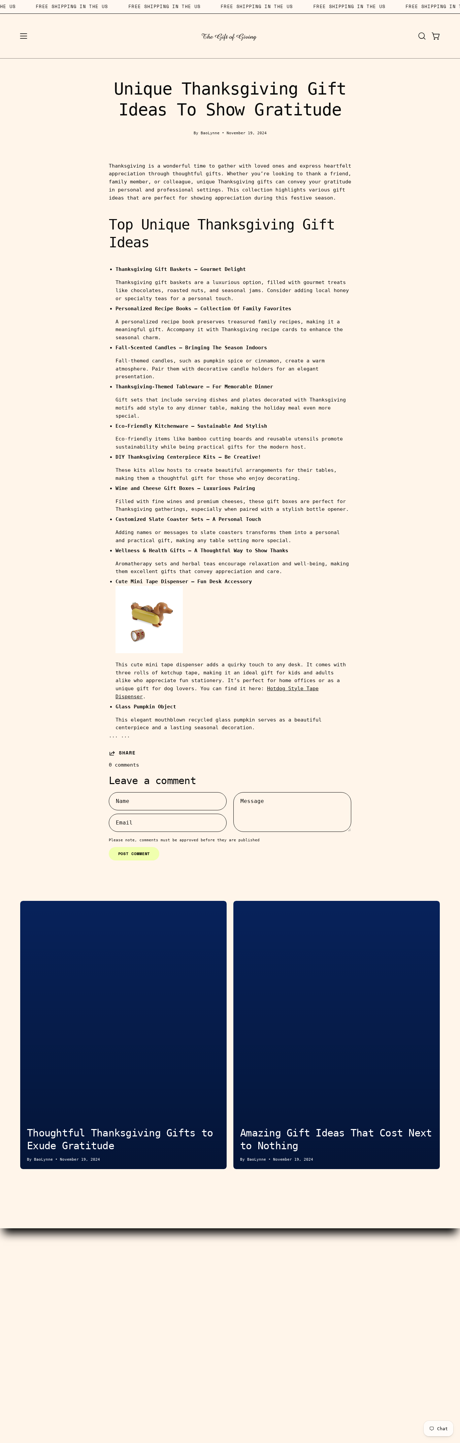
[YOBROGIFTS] (230, 36)
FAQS (273, 1306)
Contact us (186, 1274)
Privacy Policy (273, 1317)
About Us (273, 1274)
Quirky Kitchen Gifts (78, 1327)
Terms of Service (186, 1317)
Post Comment (134, 853)
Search (186, 1285)
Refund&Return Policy (186, 1338)
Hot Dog (78, 1274)
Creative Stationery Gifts (78, 1296)
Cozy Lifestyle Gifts (78, 1317)
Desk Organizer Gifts (78, 1306)
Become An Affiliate (187, 1296)
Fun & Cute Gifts (78, 1338)
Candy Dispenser (78, 1285)
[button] (422, 36)
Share (127, 753)
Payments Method (186, 1306)
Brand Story (273, 1285)
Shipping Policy (186, 1327)
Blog (273, 1296)
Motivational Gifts (78, 1348)
